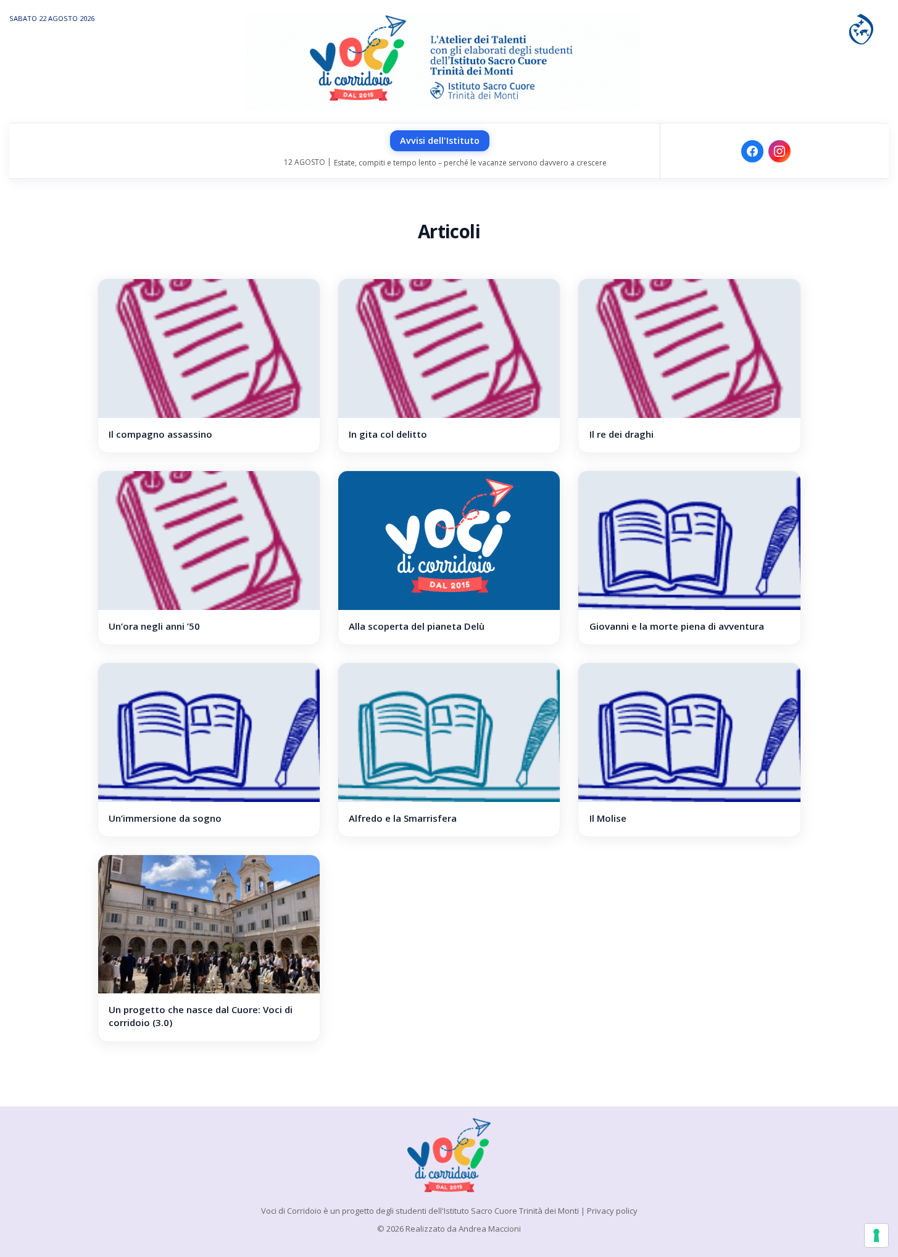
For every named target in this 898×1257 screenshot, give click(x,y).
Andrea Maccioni (490, 1228)
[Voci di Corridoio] (449, 1155)
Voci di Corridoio (291, 1210)
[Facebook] (752, 151)
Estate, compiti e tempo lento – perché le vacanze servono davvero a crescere (470, 162)
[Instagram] (779, 151)
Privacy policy (612, 1210)
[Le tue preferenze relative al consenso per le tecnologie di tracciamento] (876, 1235)
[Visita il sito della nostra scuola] (861, 28)
